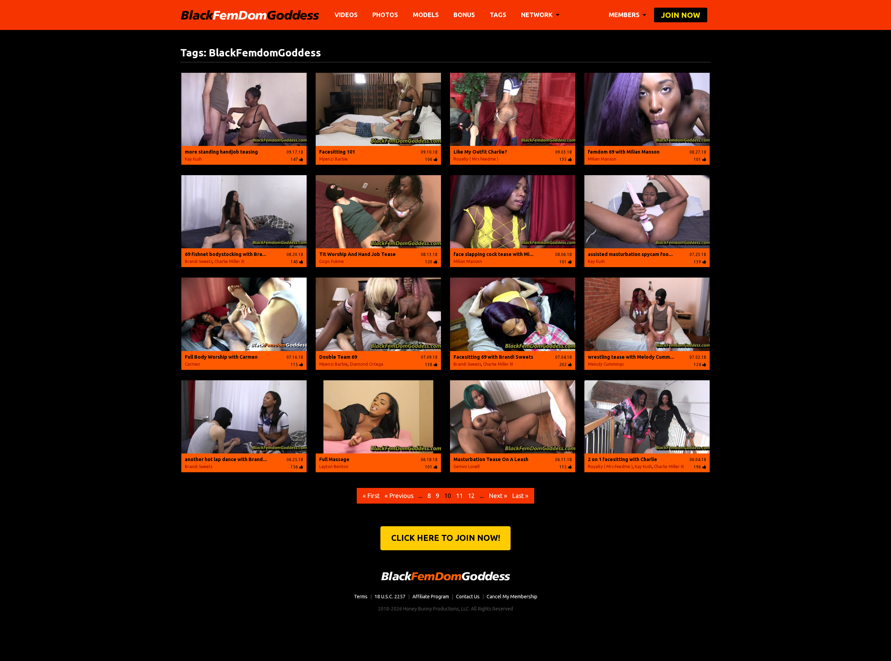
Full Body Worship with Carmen (221, 357)
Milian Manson (602, 159)
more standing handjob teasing (221, 152)
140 (294, 261)
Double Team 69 (338, 357)
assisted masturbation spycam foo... (630, 254)
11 (459, 495)
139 (697, 261)
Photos (385, 14)
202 (563, 364)
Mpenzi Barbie (333, 159)
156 (294, 467)
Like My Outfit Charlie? (480, 152)
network (537, 14)
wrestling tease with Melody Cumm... (631, 357)
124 (697, 364)
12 (471, 495)
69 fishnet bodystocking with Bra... (225, 254)
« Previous (399, 495)
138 (428, 364)
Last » (520, 495)
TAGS (498, 14)
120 (428, 261)
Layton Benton (333, 466)
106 (428, 159)
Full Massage (334, 459)
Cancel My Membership (512, 596)
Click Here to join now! (445, 538)
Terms (361, 596)
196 (697, 467)
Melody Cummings (606, 364)
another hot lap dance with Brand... (226, 459)
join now (680, 14)
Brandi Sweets (198, 261)
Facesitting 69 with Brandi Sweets (493, 357)
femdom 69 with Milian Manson (624, 152)
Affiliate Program (430, 596)
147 (294, 159)
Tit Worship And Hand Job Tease (357, 254)
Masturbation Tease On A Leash (491, 459)
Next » (498, 495)
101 (697, 159)
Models (426, 14)
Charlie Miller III (229, 261)
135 (563, 159)
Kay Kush (193, 159)
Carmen (192, 364)
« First (371, 495)
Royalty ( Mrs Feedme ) (476, 159)
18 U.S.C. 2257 (389, 596)
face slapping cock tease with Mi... (494, 254)
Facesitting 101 (337, 152)
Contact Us (468, 596)
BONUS (464, 14)
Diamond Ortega (366, 364)
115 (294, 364)
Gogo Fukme (331, 261)
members (625, 14)
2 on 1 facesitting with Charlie (622, 459)
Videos (345, 14)
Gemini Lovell (467, 466)
